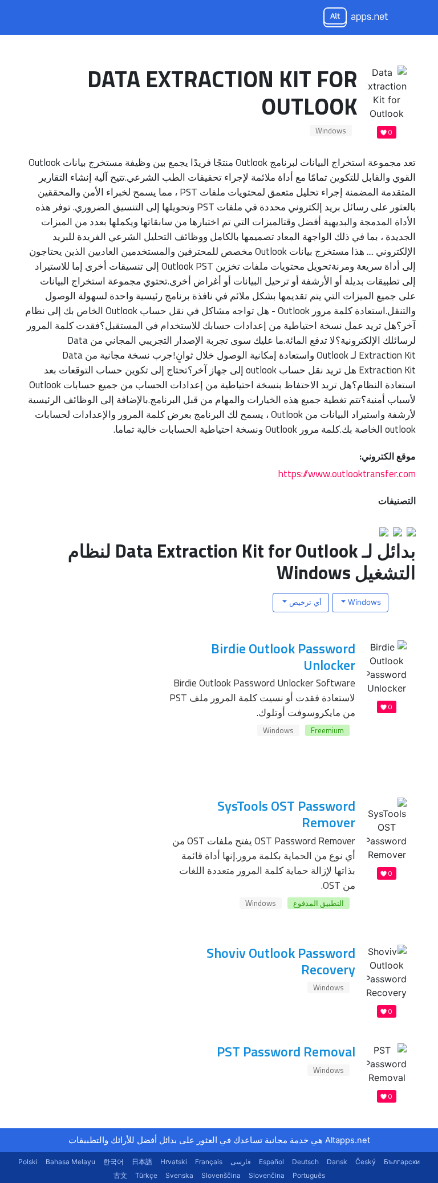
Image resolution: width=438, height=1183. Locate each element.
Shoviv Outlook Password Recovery (280, 960)
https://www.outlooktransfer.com (347, 473)
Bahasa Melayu (70, 1161)
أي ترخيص (304, 602)
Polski (28, 1161)
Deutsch (305, 1161)
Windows (330, 130)
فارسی (240, 1161)
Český (365, 1161)
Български (402, 1161)
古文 (120, 1175)
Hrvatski (173, 1161)
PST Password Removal (286, 1051)
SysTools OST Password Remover (286, 813)
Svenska (179, 1175)
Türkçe (146, 1175)
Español (271, 1161)
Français (208, 1161)
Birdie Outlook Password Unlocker (283, 656)
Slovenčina (267, 1175)
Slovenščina (221, 1175)
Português (309, 1175)
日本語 (142, 1161)
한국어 (113, 1161)
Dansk (337, 1161)
